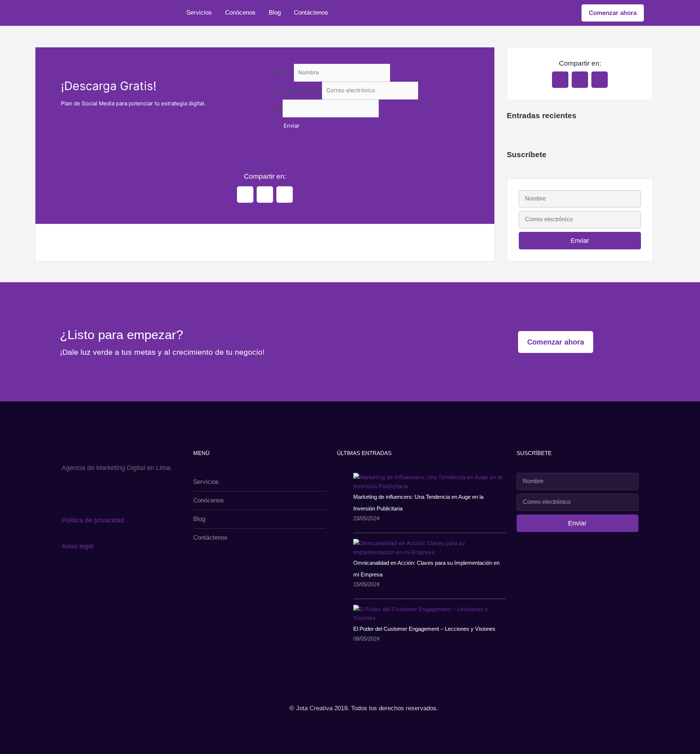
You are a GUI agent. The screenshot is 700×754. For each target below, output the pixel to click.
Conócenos (240, 12)
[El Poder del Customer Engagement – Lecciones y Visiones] (429, 613)
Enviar (292, 125)
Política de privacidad (93, 520)
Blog (275, 12)
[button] (245, 194)
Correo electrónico (295, 90)
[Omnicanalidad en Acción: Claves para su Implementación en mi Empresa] (429, 547)
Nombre (281, 72)
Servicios (199, 12)
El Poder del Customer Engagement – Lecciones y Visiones (424, 629)
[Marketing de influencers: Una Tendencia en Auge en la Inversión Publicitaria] (429, 481)
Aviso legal (77, 546)
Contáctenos (311, 12)
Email (276, 108)
